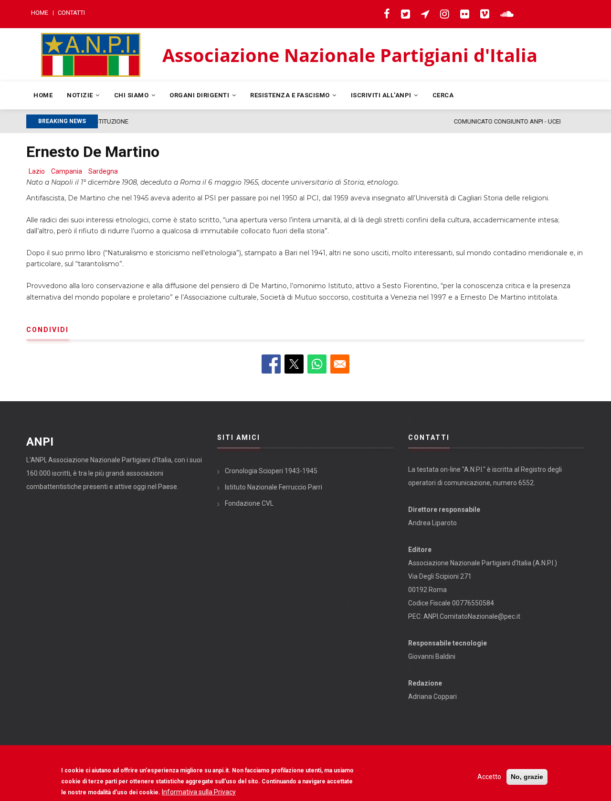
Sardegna (103, 171)
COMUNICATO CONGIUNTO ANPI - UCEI (189, 121)
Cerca (443, 95)
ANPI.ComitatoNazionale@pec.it (471, 616)
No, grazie (527, 776)
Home (39, 12)
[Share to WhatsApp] (317, 364)
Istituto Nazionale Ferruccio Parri (273, 487)
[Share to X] (294, 364)
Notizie (81, 95)
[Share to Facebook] (271, 364)
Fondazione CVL (249, 503)
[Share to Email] (339, 364)
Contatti (71, 12)
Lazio (37, 171)
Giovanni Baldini (431, 656)
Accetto (489, 776)
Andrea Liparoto (432, 523)
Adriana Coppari (432, 696)
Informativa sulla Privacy (199, 792)
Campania (66, 171)
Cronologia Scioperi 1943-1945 (271, 471)
